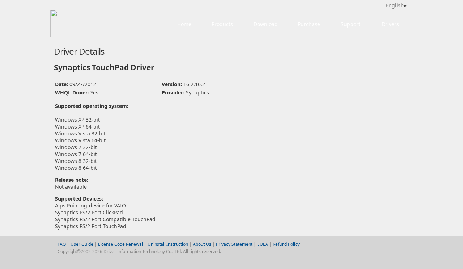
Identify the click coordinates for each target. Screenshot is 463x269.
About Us (202, 244)
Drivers (390, 24)
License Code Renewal (120, 244)
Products (222, 24)
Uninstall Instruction (168, 244)
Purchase (309, 24)
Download (266, 24)
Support (350, 24)
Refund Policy (286, 244)
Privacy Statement (234, 244)
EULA (262, 244)
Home (184, 24)
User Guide (82, 244)
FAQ (62, 244)
